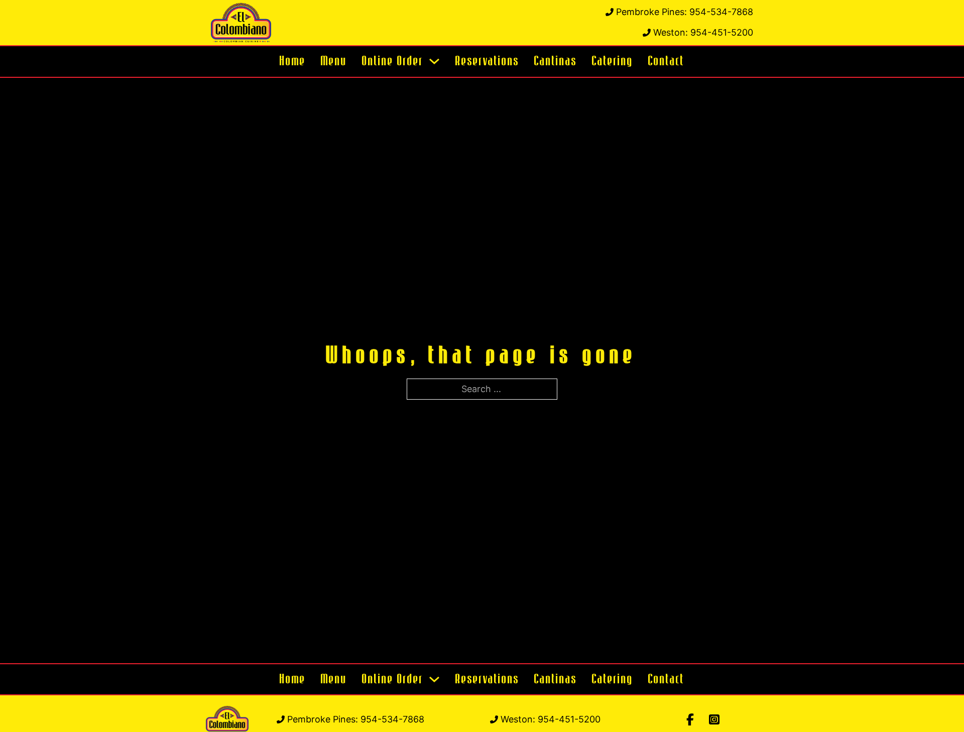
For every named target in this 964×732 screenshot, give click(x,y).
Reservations (487, 61)
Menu (334, 61)
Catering (612, 61)
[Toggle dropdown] (434, 61)
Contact (666, 61)
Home (293, 61)
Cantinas (555, 61)
